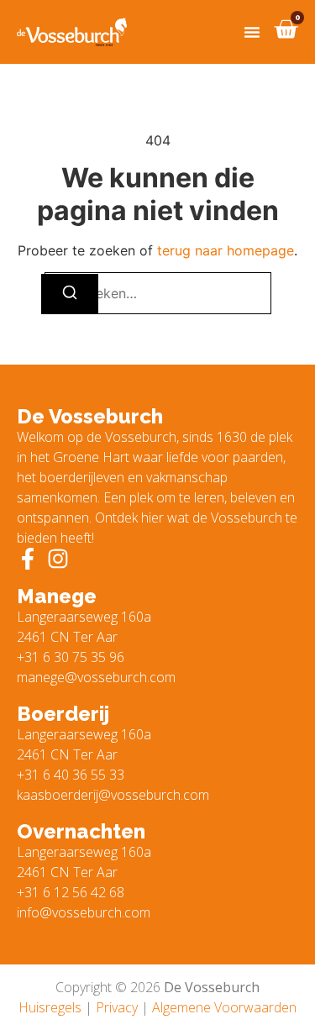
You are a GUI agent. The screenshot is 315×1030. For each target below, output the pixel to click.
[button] (252, 32)
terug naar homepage (225, 250)
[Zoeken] (69, 294)
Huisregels (49, 1007)
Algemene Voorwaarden (224, 1007)
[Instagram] (58, 559)
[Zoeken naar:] (158, 293)
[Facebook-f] (28, 559)
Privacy (117, 1007)
